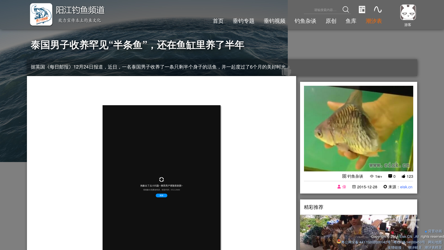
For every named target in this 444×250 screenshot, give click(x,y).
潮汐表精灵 (433, 247)
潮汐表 (374, 20)
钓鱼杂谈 (305, 20)
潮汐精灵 (415, 247)
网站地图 (435, 241)
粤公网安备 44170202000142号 (366, 241)
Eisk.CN (405, 236)
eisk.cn (406, 186)
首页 (218, 20)
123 (410, 176)
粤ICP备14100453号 (409, 241)
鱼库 (351, 20)
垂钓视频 (274, 20)
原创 (331, 20)
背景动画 (435, 230)
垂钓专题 (243, 20)
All (417, 236)
